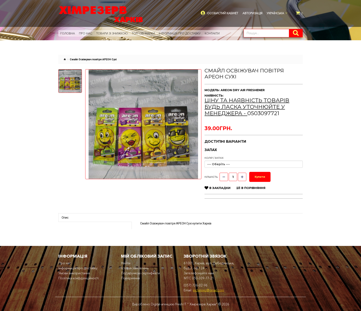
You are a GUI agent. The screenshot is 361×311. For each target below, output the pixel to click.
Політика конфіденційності (78, 278)
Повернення (130, 278)
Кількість (211, 176)
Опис (65, 217)
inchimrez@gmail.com (208, 290)
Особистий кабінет (222, 13)
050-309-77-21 (203, 278)
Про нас (64, 263)
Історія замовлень (135, 268)
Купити (260, 176)
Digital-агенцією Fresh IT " (170, 304)
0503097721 (263, 113)
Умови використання (74, 273)
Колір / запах (214, 157)
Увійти (125, 263)
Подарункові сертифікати (140, 273)
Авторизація (252, 13)
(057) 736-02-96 (195, 285)
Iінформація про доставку (78, 268)
